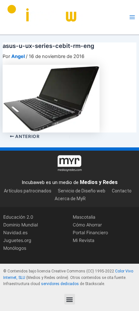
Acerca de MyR (70, 198)
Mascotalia (84, 217)
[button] (69, 299)
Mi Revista (83, 240)
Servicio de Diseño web (81, 190)
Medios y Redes (99, 182)
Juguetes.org (17, 240)
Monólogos (14, 248)
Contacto (122, 190)
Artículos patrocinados (27, 190)
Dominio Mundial (20, 224)
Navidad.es (15, 232)
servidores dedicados (60, 284)
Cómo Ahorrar (87, 224)
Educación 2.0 (18, 217)
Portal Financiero (90, 232)
